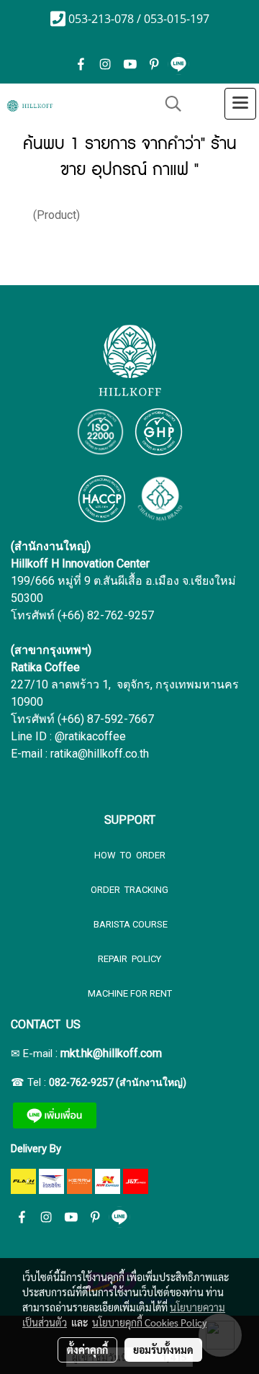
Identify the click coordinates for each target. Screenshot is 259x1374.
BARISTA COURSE (129, 924)
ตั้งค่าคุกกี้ (87, 1349)
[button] (168, 104)
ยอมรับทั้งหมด (163, 1349)
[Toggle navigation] (240, 104)
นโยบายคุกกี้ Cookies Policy (149, 1322)
